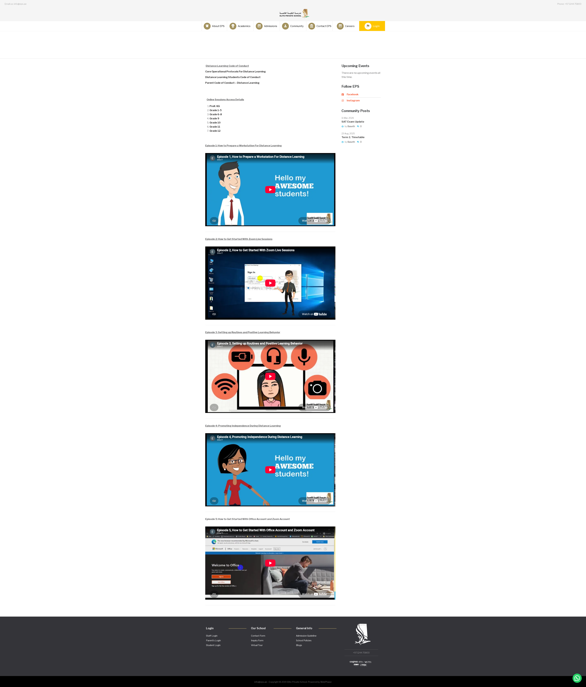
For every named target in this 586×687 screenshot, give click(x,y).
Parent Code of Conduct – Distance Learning (232, 82)
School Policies (303, 640)
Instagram (353, 100)
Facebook (352, 94)
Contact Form (258, 635)
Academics (244, 26)
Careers (349, 26)
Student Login (213, 645)
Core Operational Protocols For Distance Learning (235, 71)
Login (376, 26)
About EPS (218, 26)
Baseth (351, 126)
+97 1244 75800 (361, 652)
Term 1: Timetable (353, 137)
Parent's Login (213, 640)
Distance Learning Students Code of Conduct (232, 77)
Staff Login (211, 635)
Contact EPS (323, 26)
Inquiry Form (257, 640)
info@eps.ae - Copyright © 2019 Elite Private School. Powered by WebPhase (293, 682)
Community (297, 26)
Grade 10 (215, 122)
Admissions (270, 26)
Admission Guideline (306, 635)
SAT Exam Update (353, 121)
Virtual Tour (257, 645)
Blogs (299, 645)
